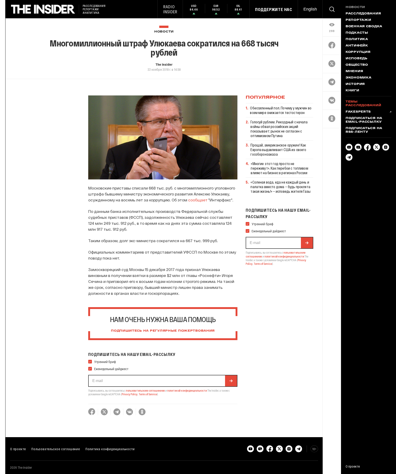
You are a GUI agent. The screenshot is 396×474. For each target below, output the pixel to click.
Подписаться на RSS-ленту (364, 130)
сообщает (198, 200)
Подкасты (357, 33)
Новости (164, 31)
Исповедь (357, 58)
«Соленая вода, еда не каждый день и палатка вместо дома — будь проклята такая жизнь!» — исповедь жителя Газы (280, 186)
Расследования (363, 13)
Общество (357, 65)
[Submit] (231, 380)
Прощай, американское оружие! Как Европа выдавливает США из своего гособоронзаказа (278, 149)
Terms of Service (148, 394)
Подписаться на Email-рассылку (364, 120)
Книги (352, 90)
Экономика (358, 77)
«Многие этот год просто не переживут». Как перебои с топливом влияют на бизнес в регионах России (279, 168)
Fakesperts (358, 112)
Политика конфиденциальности (110, 449)
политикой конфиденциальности (187, 390)
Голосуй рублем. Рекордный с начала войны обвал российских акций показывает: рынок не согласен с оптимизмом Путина (278, 129)
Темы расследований (363, 103)
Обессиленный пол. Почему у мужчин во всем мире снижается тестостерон (280, 110)
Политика (357, 39)
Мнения (354, 71)
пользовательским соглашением (145, 390)
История (355, 84)
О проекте (18, 449)
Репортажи (358, 20)
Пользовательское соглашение (55, 449)
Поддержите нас (273, 9)
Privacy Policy (130, 394)
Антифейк (357, 45)
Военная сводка (364, 26)
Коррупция (358, 52)
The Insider (164, 64)
